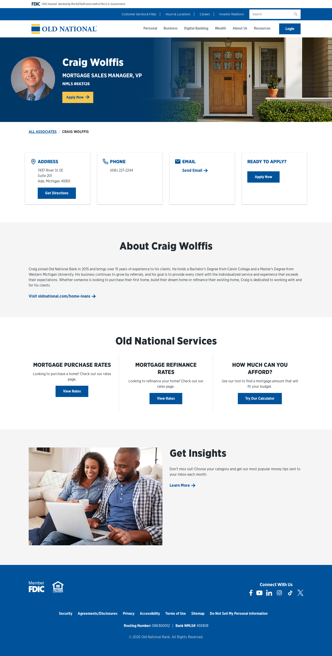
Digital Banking (196, 28)
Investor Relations (231, 14)
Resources (262, 28)
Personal (150, 28)
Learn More (180, 485)
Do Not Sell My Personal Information (239, 613)
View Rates (72, 391)
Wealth (220, 28)
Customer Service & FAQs (139, 14)
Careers (205, 14)
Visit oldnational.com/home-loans (59, 296)
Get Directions (60, 193)
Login (289, 29)
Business (171, 28)
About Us (240, 28)
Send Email (192, 170)
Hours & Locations (178, 14)
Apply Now (79, 97)
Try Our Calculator (259, 398)
